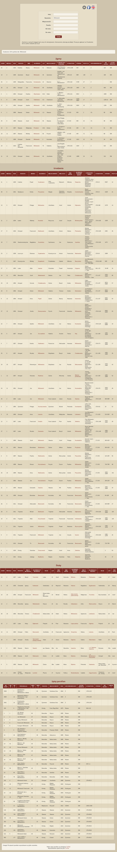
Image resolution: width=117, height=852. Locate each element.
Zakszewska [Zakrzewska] (74, 594)
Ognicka (73, 639)
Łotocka (40, 414)
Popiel (39, 298)
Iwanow (40, 268)
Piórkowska (92, 577)
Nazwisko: (48, 18)
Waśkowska (41, 456)
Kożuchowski (41, 518)
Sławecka (77, 557)
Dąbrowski (35, 623)
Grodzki (40, 421)
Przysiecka (41, 192)
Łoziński (35, 673)
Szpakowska (41, 253)
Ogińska (91, 623)
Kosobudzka (78, 440)
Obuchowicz (37, 94)
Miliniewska (78, 283)
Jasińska (77, 242)
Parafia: (48, 25)
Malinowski (36, 656)
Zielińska (77, 550)
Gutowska (40, 431)
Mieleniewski (41, 275)
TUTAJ (68, 846)
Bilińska (73, 577)
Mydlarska (41, 557)
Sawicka (40, 487)
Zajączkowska (93, 673)
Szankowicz (41, 182)
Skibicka (77, 421)
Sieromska (78, 298)
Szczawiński (41, 333)
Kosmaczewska (42, 406)
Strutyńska (74, 632)
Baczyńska (78, 261)
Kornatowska (37, 82)
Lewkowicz (92, 613)
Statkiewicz (37, 99)
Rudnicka (40, 375)
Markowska (78, 253)
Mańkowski (41, 231)
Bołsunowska (78, 364)
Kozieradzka (78, 388)
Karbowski (35, 585)
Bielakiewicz (41, 447)
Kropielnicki (41, 261)
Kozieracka (78, 324)
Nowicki (35, 648)
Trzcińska (91, 594)
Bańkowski (41, 511)
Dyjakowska (92, 585)
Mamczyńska (92, 604)
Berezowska (78, 495)
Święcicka (77, 182)
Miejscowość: (46, 21)
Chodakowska (78, 275)
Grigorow (77, 268)
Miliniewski (36, 68)
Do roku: (48, 32)
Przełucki (36, 128)
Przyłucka (77, 447)
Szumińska (41, 242)
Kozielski (40, 220)
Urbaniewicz (74, 604)
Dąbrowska (78, 511)
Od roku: (48, 28)
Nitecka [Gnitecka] (78, 375)
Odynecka (77, 205)
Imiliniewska (78, 518)
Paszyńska (78, 456)
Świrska (77, 399)
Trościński (35, 577)
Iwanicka (73, 648)
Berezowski (41, 495)
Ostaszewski (41, 550)
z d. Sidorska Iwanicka (92, 648)
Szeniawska (78, 406)
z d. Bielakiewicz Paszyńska (92, 656)
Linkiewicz (78, 414)
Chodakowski (36, 613)
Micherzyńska (78, 220)
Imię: (49, 14)
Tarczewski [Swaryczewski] (37, 639)
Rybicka (73, 656)
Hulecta (73, 585)
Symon (77, 535)
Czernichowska (79, 192)
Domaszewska (42, 311)
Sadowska (92, 664)
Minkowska (41, 205)
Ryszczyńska (78, 526)
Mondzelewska (75, 673)
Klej (76, 333)
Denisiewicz (78, 291)
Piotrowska (78, 231)
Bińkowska (78, 487)
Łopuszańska (74, 623)
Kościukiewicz (42, 464)
